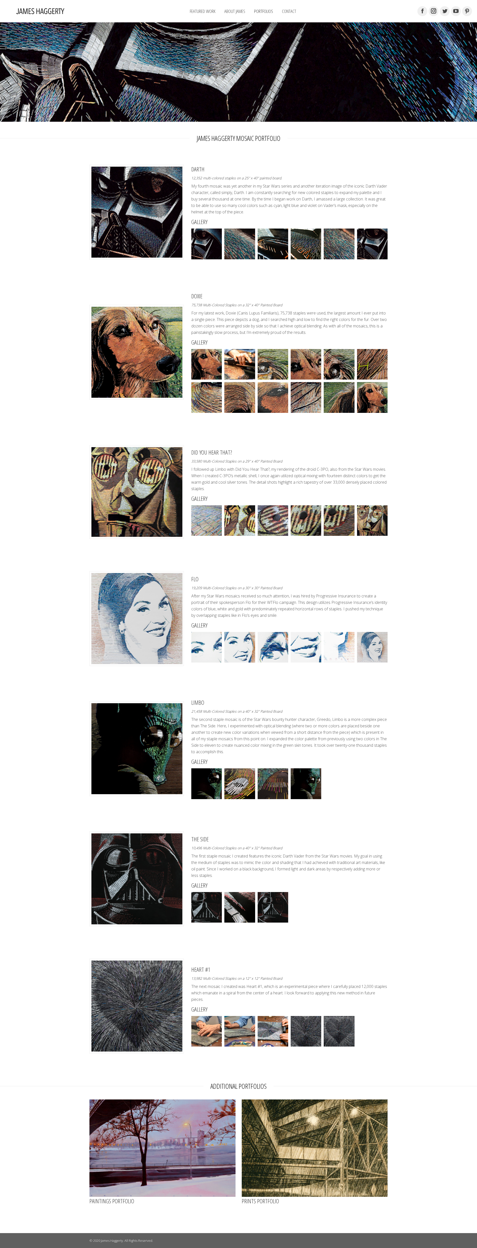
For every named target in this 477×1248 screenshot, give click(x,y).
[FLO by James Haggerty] (206, 647)
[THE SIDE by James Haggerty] (206, 907)
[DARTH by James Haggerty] (206, 244)
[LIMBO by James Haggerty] (206, 783)
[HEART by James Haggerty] (206, 1031)
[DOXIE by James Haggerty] (206, 364)
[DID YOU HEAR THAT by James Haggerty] (206, 520)
